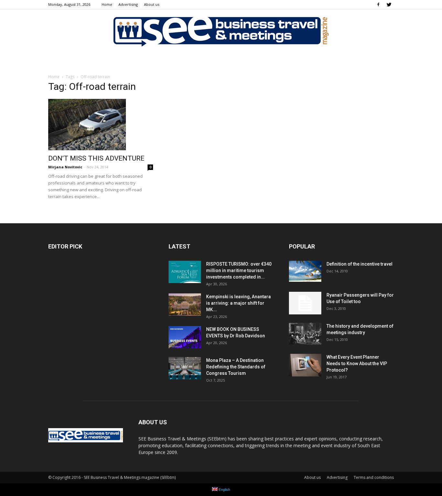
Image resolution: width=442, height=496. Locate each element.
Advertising (128, 4)
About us (151, 4)
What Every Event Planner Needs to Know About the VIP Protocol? (356, 363)
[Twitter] (389, 4)
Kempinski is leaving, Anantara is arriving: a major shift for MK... (238, 303)
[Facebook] (378, 4)
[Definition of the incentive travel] (305, 271)
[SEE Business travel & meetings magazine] (221, 31)
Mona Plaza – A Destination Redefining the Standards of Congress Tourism (235, 367)
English (224, 489)
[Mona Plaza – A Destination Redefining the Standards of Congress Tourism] (185, 368)
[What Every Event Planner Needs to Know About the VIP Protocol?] (305, 365)
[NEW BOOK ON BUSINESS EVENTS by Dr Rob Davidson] (185, 337)
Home (107, 4)
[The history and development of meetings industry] (305, 333)
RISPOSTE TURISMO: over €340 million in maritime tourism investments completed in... (238, 270)
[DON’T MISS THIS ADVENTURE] (100, 124)
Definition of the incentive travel (359, 264)
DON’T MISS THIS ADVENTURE (96, 158)
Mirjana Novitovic (65, 166)
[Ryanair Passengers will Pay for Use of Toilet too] (305, 303)
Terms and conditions (374, 477)
